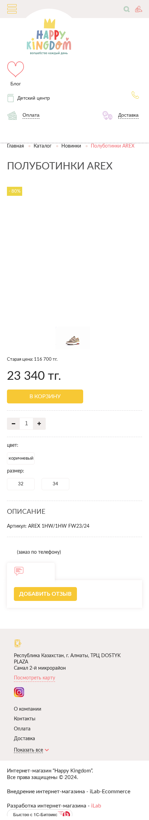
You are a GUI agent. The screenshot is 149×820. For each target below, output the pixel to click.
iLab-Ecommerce (110, 791)
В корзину (45, 396)
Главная (15, 146)
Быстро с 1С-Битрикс (35, 814)
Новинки (71, 146)
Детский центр (33, 98)
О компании (27, 709)
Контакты (24, 719)
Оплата (22, 729)
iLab (96, 806)
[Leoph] (74, 181)
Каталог (43, 146)
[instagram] (19, 692)
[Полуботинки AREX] (75, 315)
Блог (15, 83)
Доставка (24, 738)
